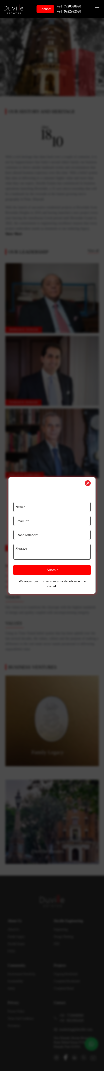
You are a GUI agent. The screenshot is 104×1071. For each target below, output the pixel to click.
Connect (45, 9)
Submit (52, 570)
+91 (69, 6)
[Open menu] (97, 9)
